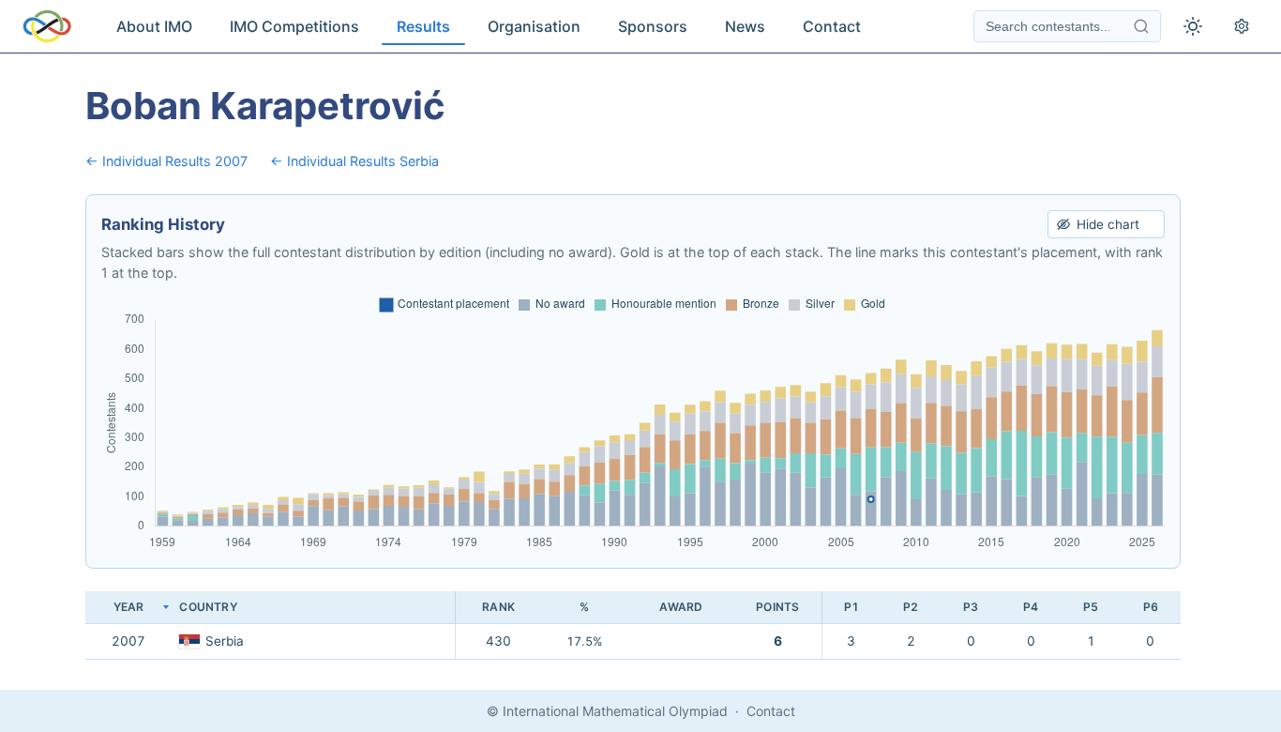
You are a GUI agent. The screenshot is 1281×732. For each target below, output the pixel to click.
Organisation (534, 26)
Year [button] (128, 607)
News (745, 26)
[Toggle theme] (1193, 26)
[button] (313, 607)
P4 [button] (1030, 607)
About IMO (154, 26)
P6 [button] (1150, 607)
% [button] (584, 607)
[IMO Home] (47, 26)
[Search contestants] (1141, 26)
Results (423, 26)
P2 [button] (910, 607)
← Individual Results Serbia (354, 161)
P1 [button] (851, 607)
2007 (128, 640)
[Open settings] (1241, 26)
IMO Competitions (294, 26)
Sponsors (652, 26)
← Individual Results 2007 (166, 161)
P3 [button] (970, 607)
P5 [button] (1090, 607)
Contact (832, 26)
